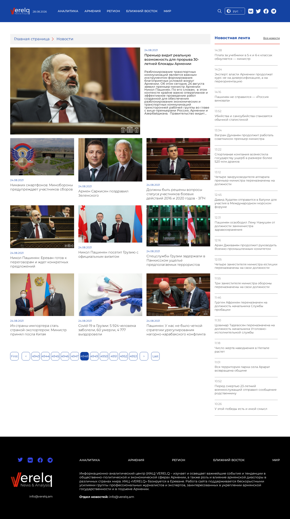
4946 (65, 356)
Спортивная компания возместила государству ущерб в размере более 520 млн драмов (243, 158)
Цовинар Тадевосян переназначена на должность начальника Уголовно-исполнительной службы (245, 328)
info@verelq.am (41, 496)
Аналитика (68, 11)
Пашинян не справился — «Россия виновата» (242, 98)
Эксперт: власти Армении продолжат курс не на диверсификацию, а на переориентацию (244, 78)
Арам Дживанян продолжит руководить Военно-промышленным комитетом (246, 247)
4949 (94, 356)
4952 (123, 356)
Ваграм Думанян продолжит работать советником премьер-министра (244, 137)
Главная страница (32, 39)
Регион (113, 11)
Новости (64, 39)
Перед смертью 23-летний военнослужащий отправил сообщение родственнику (246, 389)
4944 (45, 356)
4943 (35, 356)
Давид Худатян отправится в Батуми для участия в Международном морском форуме (246, 203)
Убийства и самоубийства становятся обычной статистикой (243, 118)
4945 (55, 356)
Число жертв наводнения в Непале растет (242, 349)
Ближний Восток (142, 11)
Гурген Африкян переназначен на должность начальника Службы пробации (241, 306)
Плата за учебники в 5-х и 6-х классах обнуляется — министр (243, 57)
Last (155, 356)
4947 (74, 356)
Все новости (271, 38)
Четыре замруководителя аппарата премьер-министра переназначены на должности (245, 180)
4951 (114, 356)
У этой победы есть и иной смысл (241, 409)
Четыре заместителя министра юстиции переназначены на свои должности (246, 266)
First (14, 356)
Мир (167, 11)
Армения (92, 11)
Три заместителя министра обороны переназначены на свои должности (243, 285)
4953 (133, 356)
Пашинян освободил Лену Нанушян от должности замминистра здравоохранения (245, 226)
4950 (104, 356)
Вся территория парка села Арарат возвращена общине (242, 368)
